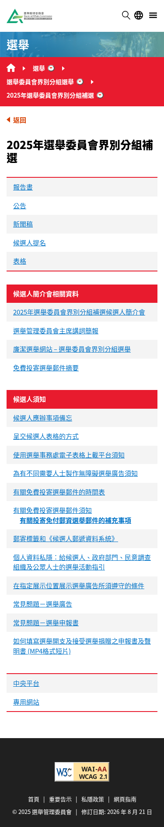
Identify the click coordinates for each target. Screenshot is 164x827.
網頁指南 (125, 799)
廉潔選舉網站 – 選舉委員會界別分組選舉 (72, 348)
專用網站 (26, 701)
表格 (19, 260)
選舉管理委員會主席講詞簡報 (55, 330)
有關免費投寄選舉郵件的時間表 (59, 491)
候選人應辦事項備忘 (42, 417)
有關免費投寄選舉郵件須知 (52, 510)
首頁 (33, 799)
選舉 (39, 68)
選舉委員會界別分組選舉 (40, 81)
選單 (153, 15)
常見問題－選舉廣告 (42, 603)
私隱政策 (92, 799)
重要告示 (60, 799)
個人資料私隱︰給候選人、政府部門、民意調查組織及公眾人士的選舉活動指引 (82, 562)
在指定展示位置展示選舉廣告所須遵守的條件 (78, 585)
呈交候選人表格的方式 (46, 436)
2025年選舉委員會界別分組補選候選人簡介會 (79, 311)
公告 (19, 205)
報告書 (23, 186)
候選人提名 (29, 242)
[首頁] (11, 68)
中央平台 (26, 683)
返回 (19, 119)
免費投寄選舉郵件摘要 (46, 367)
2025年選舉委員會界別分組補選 (50, 95)
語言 (138, 15)
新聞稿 (23, 223)
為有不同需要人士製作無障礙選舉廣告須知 (75, 473)
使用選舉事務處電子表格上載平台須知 (69, 454)
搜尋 (126, 15)
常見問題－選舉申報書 (46, 622)
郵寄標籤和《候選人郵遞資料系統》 (65, 538)
